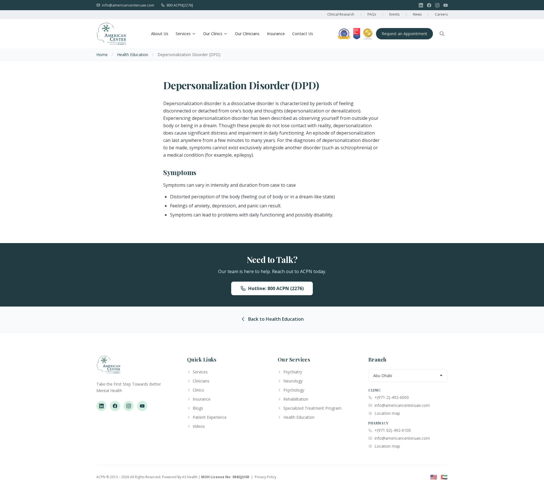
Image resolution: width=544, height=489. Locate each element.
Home (102, 54)
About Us (159, 33)
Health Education (132, 54)
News (417, 14)
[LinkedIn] (421, 5)
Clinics (198, 390)
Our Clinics (212, 33)
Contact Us (302, 33)
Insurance (276, 33)
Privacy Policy (265, 477)
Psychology (293, 390)
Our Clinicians (247, 33)
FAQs (371, 14)
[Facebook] (429, 5)
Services (183, 33)
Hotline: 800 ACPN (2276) (276, 288)
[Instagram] (437, 5)
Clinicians (201, 381)
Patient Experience (210, 417)
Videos (199, 426)
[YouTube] (445, 5)
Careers (441, 14)
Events (394, 14)
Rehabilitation (295, 399)
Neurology (293, 381)
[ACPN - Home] (111, 33)
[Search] (442, 33)
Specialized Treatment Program (312, 408)
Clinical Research (340, 14)
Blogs (198, 408)
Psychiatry (292, 372)
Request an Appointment (404, 33)
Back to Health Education (276, 319)
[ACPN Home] (108, 367)
